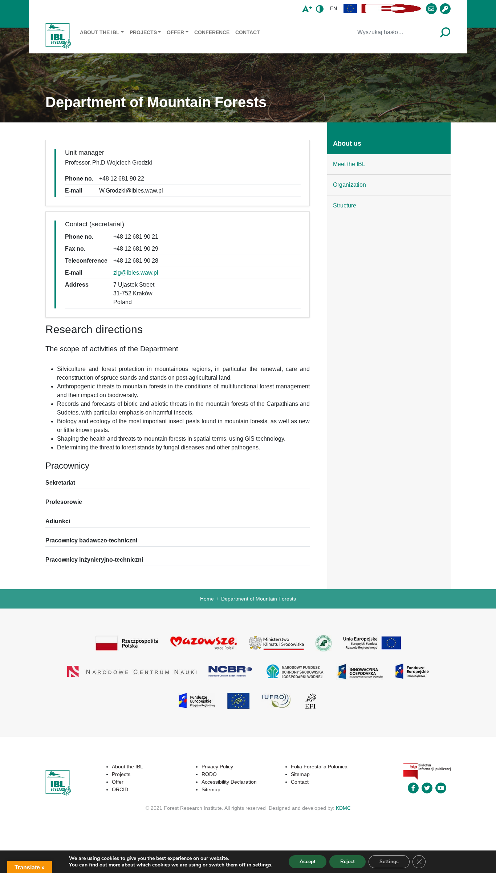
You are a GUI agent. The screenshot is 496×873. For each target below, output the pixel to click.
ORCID (120, 789)
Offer (175, 32)
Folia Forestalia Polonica (319, 766)
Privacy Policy (217, 766)
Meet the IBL (349, 164)
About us (347, 143)
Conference (211, 32)
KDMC (343, 808)
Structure (344, 205)
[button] (350, 8)
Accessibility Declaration (229, 782)
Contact (247, 32)
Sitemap (211, 789)
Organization (349, 185)
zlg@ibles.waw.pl (135, 273)
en (333, 8)
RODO (209, 774)
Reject (347, 861)
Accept (308, 861)
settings (262, 865)
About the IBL (99, 32)
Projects (143, 32)
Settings (389, 861)
